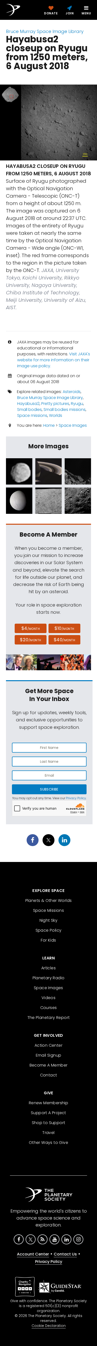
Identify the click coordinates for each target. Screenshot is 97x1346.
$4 (30, 628)
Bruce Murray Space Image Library (45, 31)
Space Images (73, 425)
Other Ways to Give (48, 1142)
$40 (64, 640)
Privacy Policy (76, 798)
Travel (48, 1132)
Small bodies (29, 409)
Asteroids (72, 392)
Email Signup (48, 1055)
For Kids (48, 940)
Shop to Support (48, 1123)
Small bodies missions (65, 409)
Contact (48, 1075)
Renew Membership (48, 1103)
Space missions (32, 415)
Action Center (48, 1045)
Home (49, 425)
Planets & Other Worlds (48, 900)
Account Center (33, 1254)
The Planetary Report (48, 1017)
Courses (48, 1007)
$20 (30, 640)
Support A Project (48, 1113)
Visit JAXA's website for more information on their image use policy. (53, 360)
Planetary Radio (49, 978)
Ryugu (77, 403)
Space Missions (48, 910)
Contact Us (65, 1254)
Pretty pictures (55, 403)
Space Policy (49, 930)
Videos (48, 998)
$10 (64, 628)
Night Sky (49, 920)
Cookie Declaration (49, 1325)
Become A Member (49, 1065)
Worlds (55, 415)
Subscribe (49, 789)
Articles (48, 968)
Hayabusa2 (28, 403)
